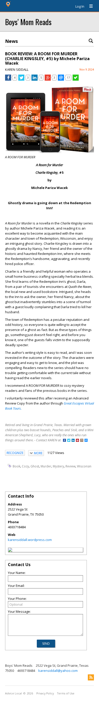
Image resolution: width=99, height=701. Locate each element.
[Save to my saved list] (76, 79)
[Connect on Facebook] (64, 441)
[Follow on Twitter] (68, 441)
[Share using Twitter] (21, 79)
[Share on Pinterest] (87, 91)
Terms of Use (65, 693)
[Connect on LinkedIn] (73, 441)
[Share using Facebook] (8, 79)
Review (70, 466)
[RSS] (91, 677)
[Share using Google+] (48, 79)
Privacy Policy (45, 693)
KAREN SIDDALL (16, 69)
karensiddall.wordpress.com (30, 539)
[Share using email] (61, 79)
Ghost (34, 466)
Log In (79, 6)
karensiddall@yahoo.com (58, 670)
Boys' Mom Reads (28, 21)
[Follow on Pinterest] (77, 441)
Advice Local (13, 693)
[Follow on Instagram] (81, 441)
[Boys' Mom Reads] (10, 550)
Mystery (58, 466)
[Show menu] (89, 6)
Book (16, 466)
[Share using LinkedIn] (34, 79)
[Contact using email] (86, 441)
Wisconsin (84, 466)
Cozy (25, 466)
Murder (46, 466)
